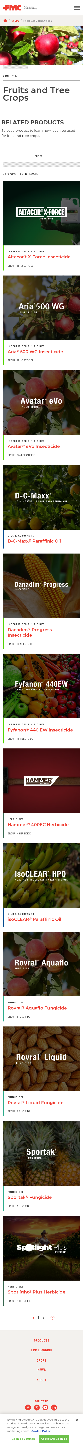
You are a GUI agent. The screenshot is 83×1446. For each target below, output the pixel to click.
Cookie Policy (41, 1431)
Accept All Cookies (54, 1438)
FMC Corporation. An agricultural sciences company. (31, 7)
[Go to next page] (53, 1317)
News (41, 1370)
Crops (15, 20)
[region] (41, 1430)
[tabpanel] (41, 45)
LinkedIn (54, 1408)
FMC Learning (41, 1350)
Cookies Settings (23, 1438)
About (42, 1380)
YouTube (45, 1408)
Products (41, 1340)
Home (6, 21)
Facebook (28, 1408)
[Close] (77, 1420)
